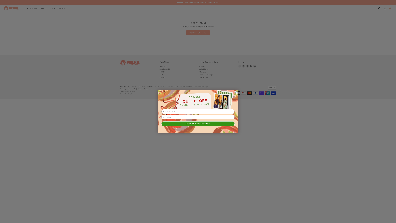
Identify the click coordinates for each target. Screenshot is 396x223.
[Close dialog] (236, 92)
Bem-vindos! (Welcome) (198, 123)
